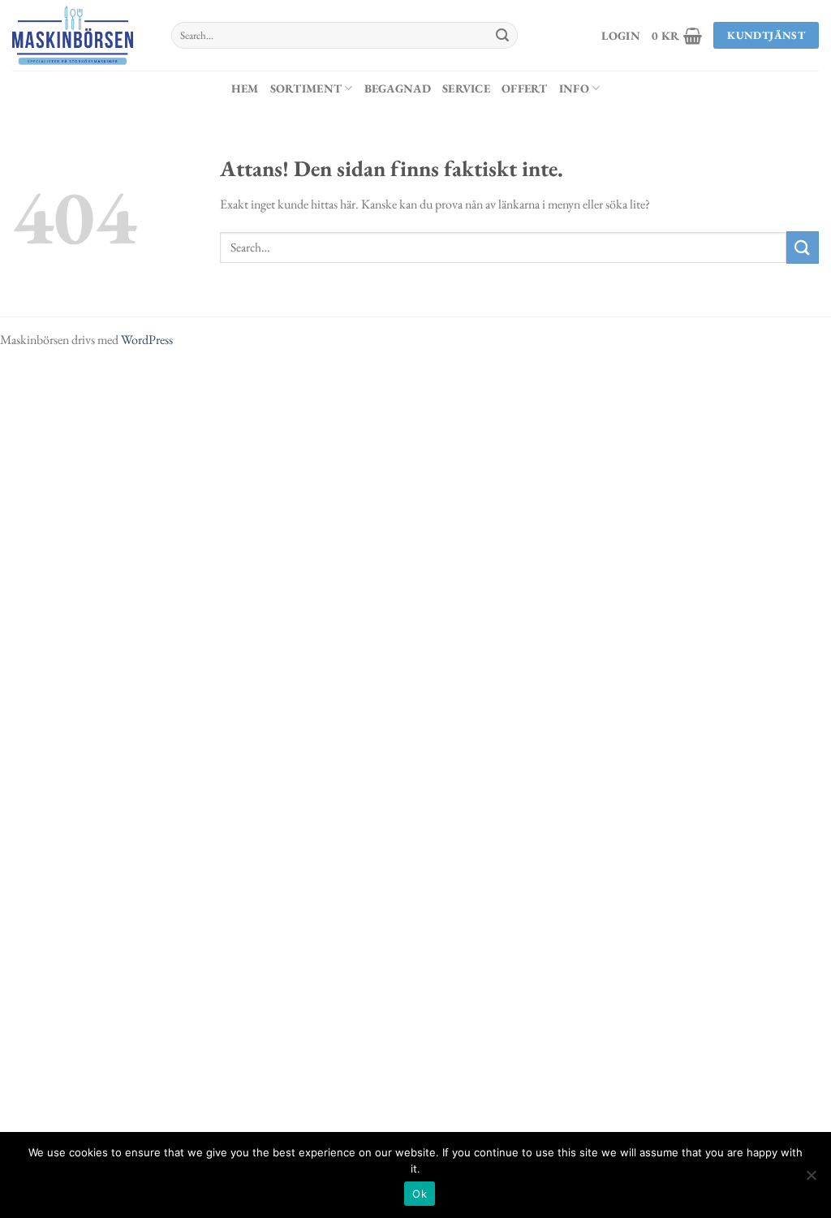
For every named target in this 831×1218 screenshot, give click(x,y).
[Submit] (502, 35)
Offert (525, 88)
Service (466, 88)
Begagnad (397, 88)
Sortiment (306, 88)
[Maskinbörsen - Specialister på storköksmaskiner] (79, 35)
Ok (419, 1193)
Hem (245, 88)
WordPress (147, 339)
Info (574, 88)
